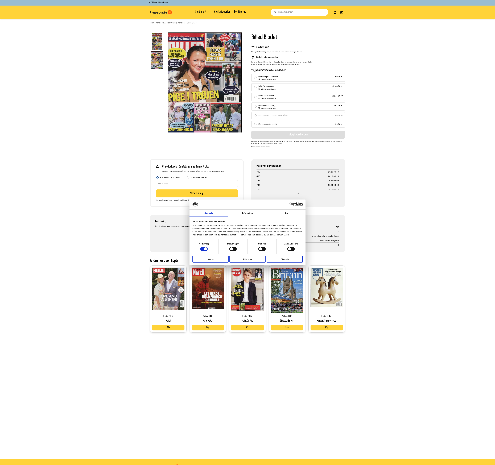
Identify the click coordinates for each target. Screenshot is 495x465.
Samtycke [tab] (208, 213)
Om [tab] (286, 213)
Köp (168, 327)
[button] (202, 12)
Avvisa (210, 259)
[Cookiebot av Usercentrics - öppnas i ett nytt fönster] (291, 204)
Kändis (158, 22)
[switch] (233, 249)
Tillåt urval (247, 259)
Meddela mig (197, 193)
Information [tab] (247, 213)
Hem (152, 22)
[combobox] (299, 12)
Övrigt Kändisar (178, 22)
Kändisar (167, 22)
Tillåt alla (285, 259)
